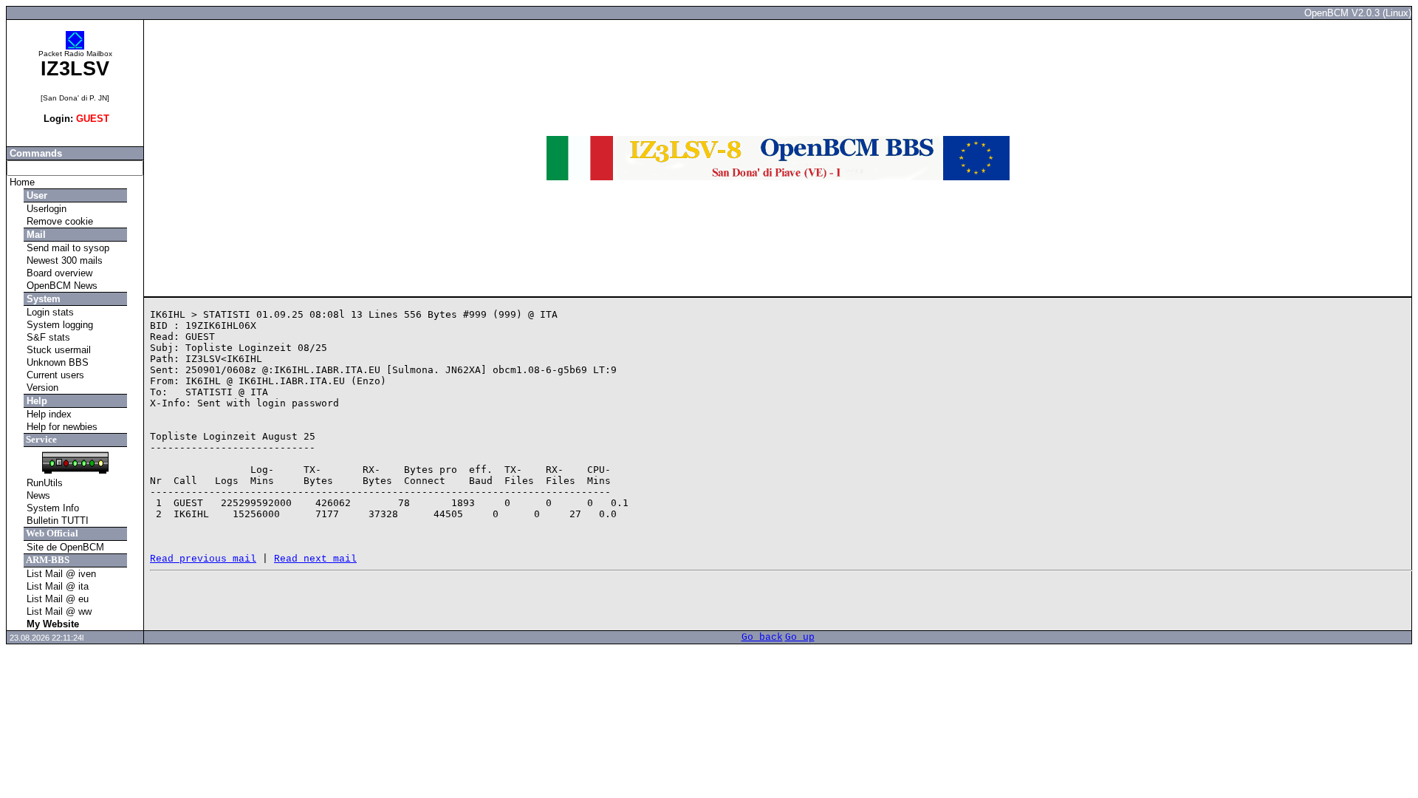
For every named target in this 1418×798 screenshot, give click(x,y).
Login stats (49, 312)
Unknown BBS (56, 362)
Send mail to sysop (66, 247)
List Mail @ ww (58, 611)
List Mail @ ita (56, 586)
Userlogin (45, 208)
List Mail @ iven (60, 573)
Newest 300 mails (63, 260)
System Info (51, 508)
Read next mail (315, 559)
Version (41, 387)
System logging (58, 324)
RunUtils (43, 482)
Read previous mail (203, 559)
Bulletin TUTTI (56, 520)
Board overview (58, 273)
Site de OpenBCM (64, 547)
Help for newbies (60, 426)
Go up (800, 637)
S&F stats (47, 337)
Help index (48, 414)
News (37, 495)
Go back (762, 637)
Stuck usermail (57, 349)
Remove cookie (58, 221)
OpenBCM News (60, 285)
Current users (54, 375)
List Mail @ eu (56, 598)
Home (21, 182)
